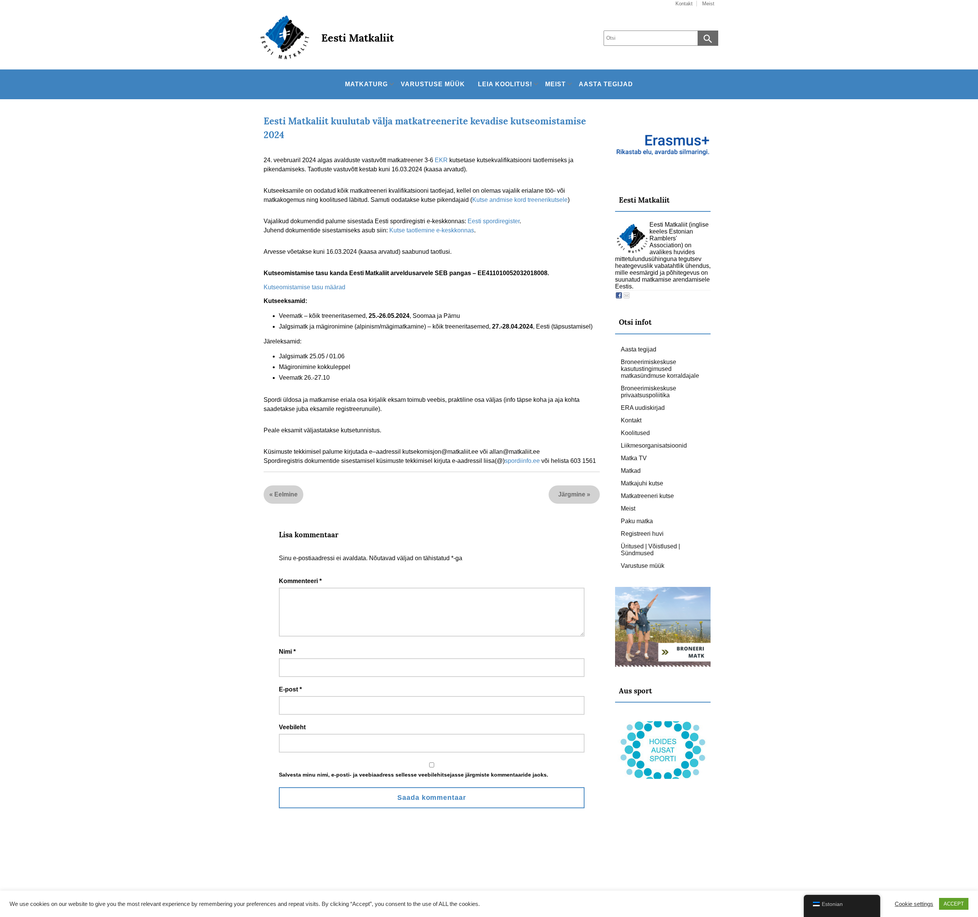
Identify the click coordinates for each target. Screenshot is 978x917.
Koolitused (635, 433)
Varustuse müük (433, 84)
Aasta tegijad (606, 84)
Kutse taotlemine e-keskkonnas (431, 230)
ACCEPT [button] (954, 904)
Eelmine (286, 494)
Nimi (287, 651)
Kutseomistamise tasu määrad (304, 287)
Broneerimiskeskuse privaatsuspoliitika (648, 391)
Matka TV (634, 458)
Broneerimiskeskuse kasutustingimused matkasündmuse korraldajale (660, 369)
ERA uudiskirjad (643, 408)
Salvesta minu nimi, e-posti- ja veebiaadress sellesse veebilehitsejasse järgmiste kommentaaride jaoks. (413, 775)
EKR (441, 160)
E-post (290, 689)
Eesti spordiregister (494, 221)
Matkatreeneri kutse (647, 496)
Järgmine (571, 494)
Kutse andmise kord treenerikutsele (520, 200)
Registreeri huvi (642, 533)
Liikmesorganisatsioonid (654, 445)
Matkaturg (366, 84)
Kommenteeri (300, 581)
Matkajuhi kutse (642, 483)
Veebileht (292, 727)
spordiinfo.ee (522, 461)
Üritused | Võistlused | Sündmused (650, 549)
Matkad (631, 470)
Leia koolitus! (505, 84)
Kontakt (631, 420)
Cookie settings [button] (914, 904)
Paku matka (637, 521)
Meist (555, 84)
